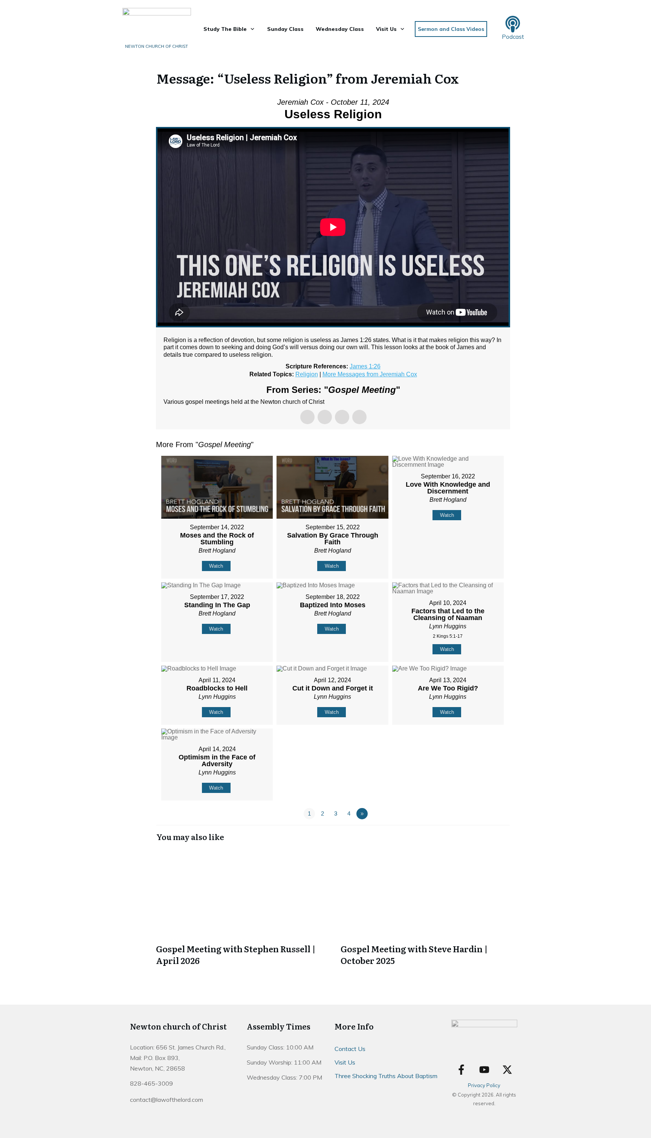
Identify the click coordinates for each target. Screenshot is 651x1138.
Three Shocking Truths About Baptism (386, 1076)
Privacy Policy (484, 1085)
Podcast (513, 36)
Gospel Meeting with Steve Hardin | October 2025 (425, 908)
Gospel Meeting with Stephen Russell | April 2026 (241, 908)
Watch (216, 566)
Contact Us (350, 1048)
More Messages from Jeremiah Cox (369, 374)
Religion (306, 374)
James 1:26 (365, 366)
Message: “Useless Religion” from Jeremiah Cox (307, 78)
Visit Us (345, 1062)
